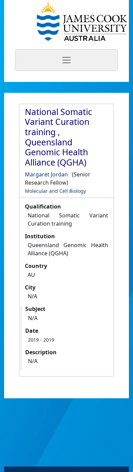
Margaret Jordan (46, 174)
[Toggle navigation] (66, 60)
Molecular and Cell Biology (55, 191)
